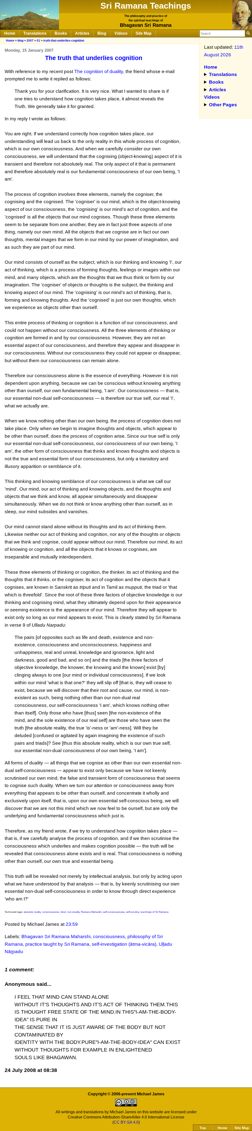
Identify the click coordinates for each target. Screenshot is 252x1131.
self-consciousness (114, 912)
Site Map (144, 33)
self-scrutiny (132, 912)
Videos (120, 33)
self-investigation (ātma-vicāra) (124, 944)
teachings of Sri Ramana (155, 912)
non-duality (73, 912)
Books (61, 33)
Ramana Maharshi (91, 912)
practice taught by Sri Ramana (57, 944)
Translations (35, 33)
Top (203, 1128)
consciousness (50, 912)
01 (38, 40)
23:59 (72, 924)
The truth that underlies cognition (93, 57)
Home (9, 33)
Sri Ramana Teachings (145, 5)
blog (20, 40)
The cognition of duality (98, 71)
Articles (82, 33)
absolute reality (32, 912)
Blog (101, 33)
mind (63, 912)
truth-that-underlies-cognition (63, 40)
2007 (30, 40)
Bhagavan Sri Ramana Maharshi (56, 936)
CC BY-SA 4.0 (126, 1122)
